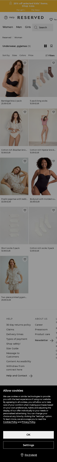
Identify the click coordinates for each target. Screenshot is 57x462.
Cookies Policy (10, 422)
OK (28, 434)
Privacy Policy (28, 422)
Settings (28, 445)
